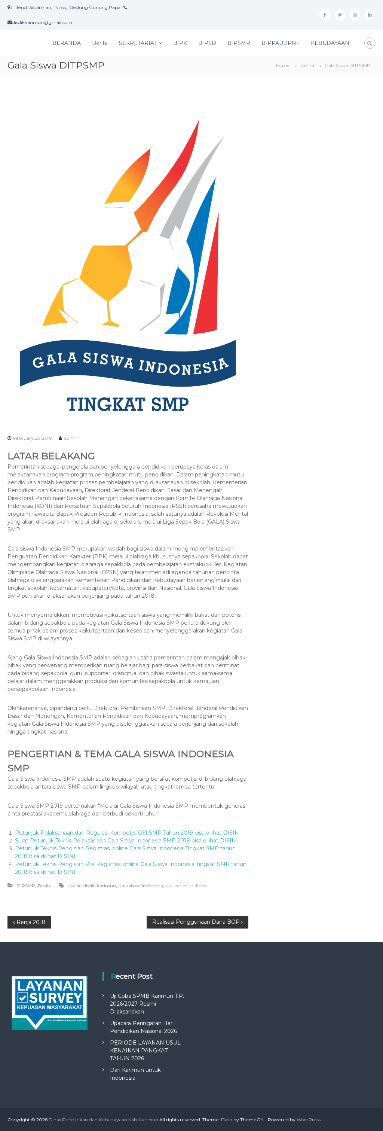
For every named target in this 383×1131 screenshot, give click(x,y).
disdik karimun (99, 885)
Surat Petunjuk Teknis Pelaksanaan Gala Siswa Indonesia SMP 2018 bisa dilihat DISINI (126, 840)
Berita (100, 43)
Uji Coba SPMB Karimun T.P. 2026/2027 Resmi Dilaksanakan (147, 1004)
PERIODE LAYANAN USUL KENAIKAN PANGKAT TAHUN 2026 (145, 1050)
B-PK (180, 43)
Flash (226, 1119)
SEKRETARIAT (138, 43)
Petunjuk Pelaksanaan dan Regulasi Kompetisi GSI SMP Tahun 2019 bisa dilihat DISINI (128, 832)
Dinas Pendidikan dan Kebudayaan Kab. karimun (103, 1119)
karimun (183, 885)
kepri (202, 885)
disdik (74, 885)
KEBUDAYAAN (330, 43)
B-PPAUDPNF (280, 43)
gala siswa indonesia (141, 885)
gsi (169, 885)
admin (71, 438)
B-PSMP (238, 43)
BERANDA (66, 43)
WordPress (309, 1119)
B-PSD (207, 43)
